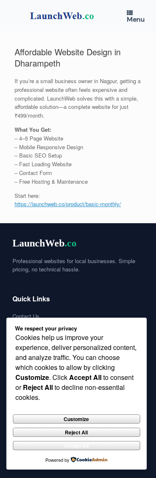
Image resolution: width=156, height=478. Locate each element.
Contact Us (26, 316)
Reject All (76, 432)
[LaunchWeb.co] (60, 15)
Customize (76, 419)
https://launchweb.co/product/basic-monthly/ (68, 204)
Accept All (76, 445)
